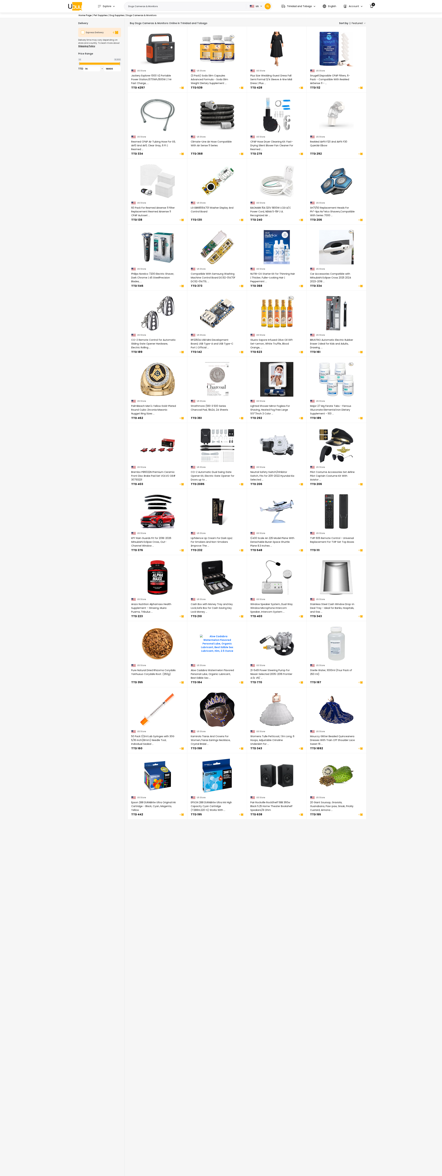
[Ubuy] (75, 6)
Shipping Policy (86, 46)
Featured (357, 23)
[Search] (268, 6)
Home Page (85, 15)
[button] (298, 6)
